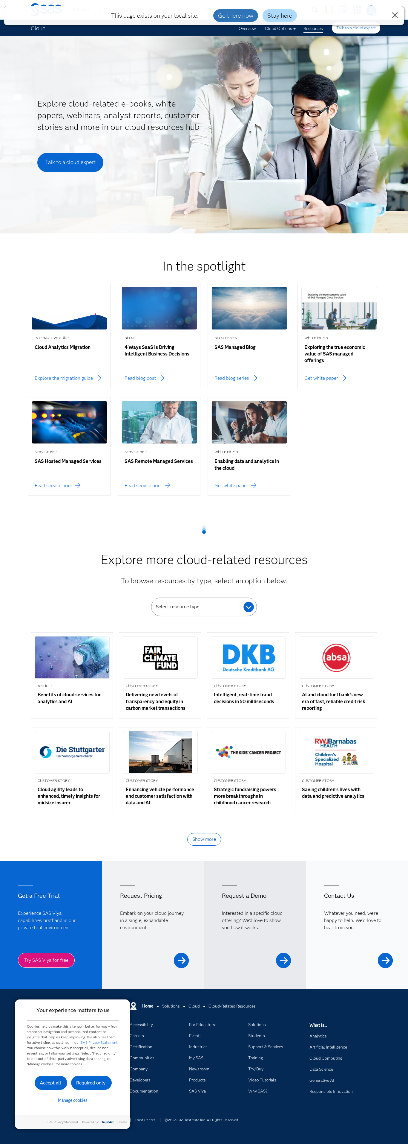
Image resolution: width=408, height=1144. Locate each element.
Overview (247, 28)
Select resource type (177, 607)
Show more (204, 839)
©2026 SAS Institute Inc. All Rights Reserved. (202, 1120)
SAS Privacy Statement (99, 1042)
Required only (91, 1083)
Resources (313, 28)
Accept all (50, 1083)
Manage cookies (73, 1100)
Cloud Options (278, 28)
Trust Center (145, 1120)
